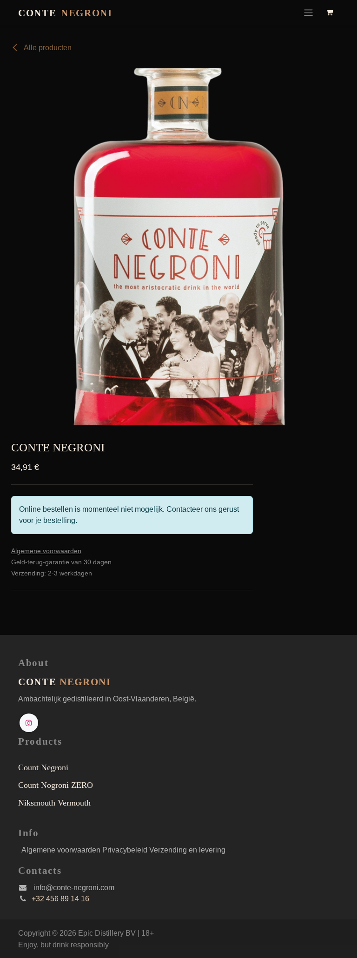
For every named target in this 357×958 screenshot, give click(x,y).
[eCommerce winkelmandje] (330, 12)
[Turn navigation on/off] (308, 13)
